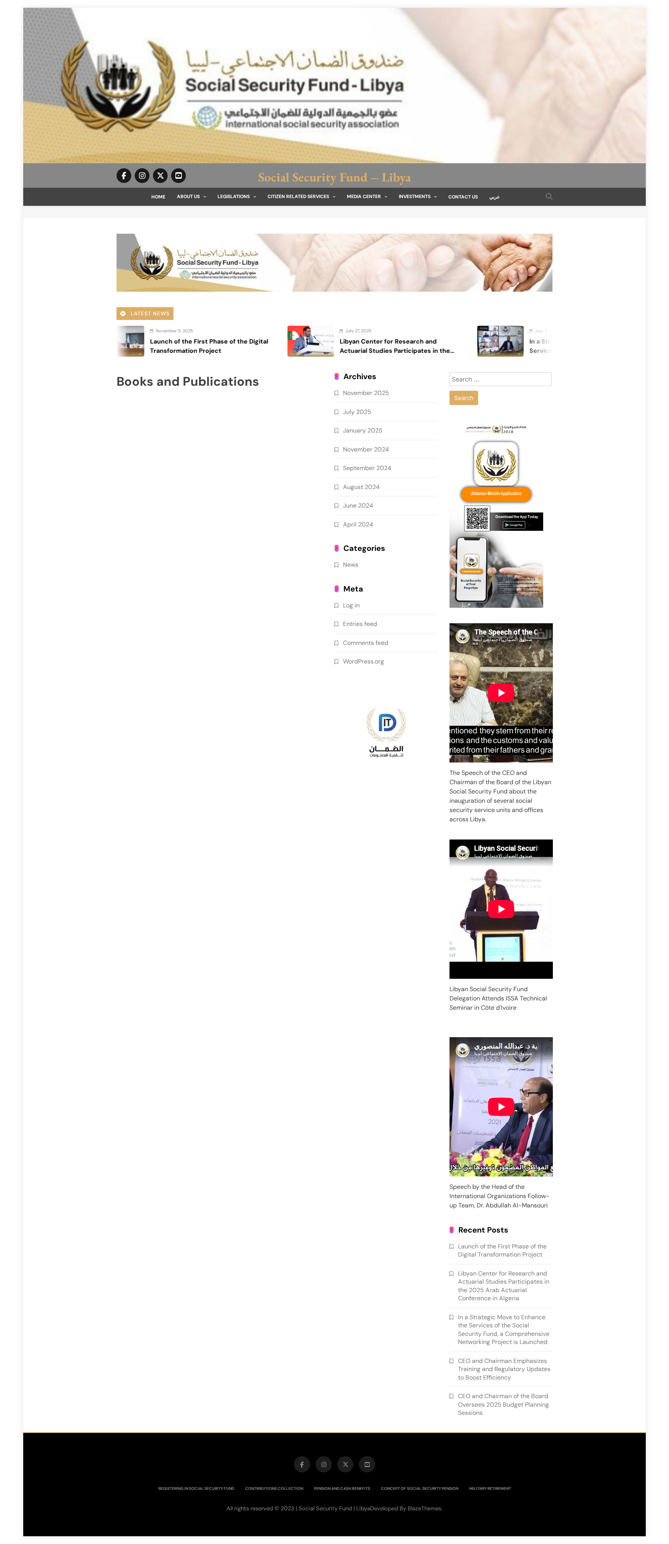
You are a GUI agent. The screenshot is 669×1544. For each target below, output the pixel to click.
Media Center (364, 196)
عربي (494, 197)
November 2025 (366, 393)
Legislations (234, 196)
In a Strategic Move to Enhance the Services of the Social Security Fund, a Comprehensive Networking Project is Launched (503, 1329)
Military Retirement (490, 1488)
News (351, 565)
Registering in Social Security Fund (196, 1488)
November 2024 (366, 449)
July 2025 (357, 411)
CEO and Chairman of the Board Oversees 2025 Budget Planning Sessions (503, 1404)
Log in (351, 605)
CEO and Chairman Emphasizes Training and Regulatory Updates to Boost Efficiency (504, 1369)
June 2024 (358, 505)
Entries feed (360, 624)
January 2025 (363, 430)
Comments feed (365, 642)
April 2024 (358, 524)
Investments (415, 196)
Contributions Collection (274, 1488)
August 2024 (361, 486)
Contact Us (463, 197)
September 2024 (367, 468)
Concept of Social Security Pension (419, 1488)
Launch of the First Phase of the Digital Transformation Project (502, 1250)
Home (158, 197)
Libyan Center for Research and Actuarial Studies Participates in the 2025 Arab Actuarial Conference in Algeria (503, 1285)
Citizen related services (298, 196)
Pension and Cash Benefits (342, 1488)
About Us (188, 196)
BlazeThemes (424, 1508)
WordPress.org (363, 661)
